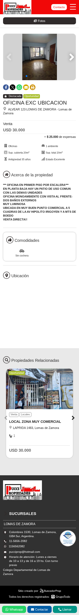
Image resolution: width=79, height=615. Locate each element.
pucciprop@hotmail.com (24, 551)
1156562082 (17, 546)
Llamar (67, 609)
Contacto (59, 7)
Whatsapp (16, 609)
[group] (39, 57)
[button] (71, 56)
